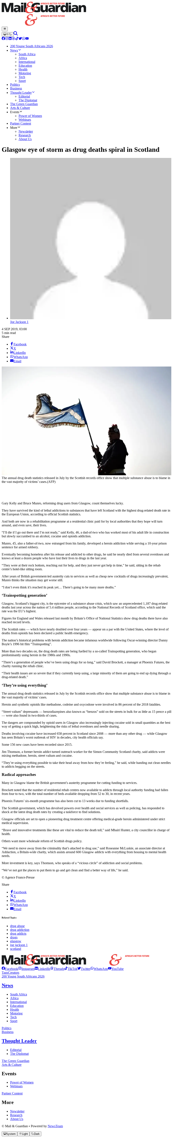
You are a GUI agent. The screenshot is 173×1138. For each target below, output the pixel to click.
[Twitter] (20, 39)
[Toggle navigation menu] (5, 29)
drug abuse (17, 926)
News (7, 985)
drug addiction (19, 930)
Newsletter (17, 1111)
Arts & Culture (12, 1064)
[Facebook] (3, 39)
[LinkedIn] (10, 39)
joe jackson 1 (19, 945)
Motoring (16, 1013)
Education (17, 1006)
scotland (15, 949)
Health (14, 1009)
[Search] (16, 34)
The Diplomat (19, 1053)
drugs (14, 937)
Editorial (16, 1050)
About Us (16, 1119)
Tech (13, 1017)
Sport (13, 1021)
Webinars (16, 1086)
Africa (14, 998)
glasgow (15, 941)
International (18, 1002)
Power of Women (22, 1082)
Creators (13, 972)
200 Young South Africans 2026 (23, 976)
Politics (6, 1028)
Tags (5, 972)
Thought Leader (19, 1041)
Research (16, 1115)
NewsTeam (55, 1126)
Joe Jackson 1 (19, 322)
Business (8, 1032)
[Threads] (13, 39)
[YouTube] (27, 39)
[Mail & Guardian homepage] (86, 14)
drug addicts (18, 933)
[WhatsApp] (23, 39)
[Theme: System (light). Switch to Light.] (8, 34)
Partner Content (12, 1093)
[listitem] (10, 969)
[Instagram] (6, 39)
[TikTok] (17, 39)
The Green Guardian (15, 1061)
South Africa (18, 994)
